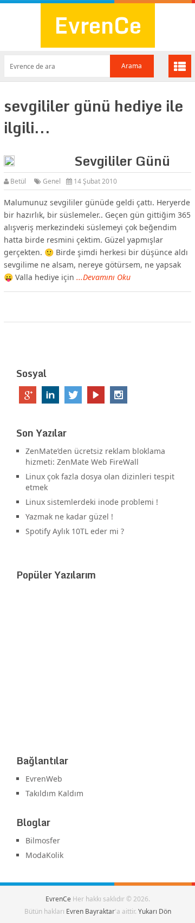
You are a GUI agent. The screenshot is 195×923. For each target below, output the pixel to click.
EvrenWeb (43, 779)
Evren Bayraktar (90, 911)
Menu (179, 66)
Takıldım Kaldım (54, 793)
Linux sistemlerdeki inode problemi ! (91, 502)
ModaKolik (44, 855)
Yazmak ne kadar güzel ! (69, 516)
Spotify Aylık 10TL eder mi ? (74, 531)
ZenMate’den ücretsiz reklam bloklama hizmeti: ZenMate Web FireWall (95, 456)
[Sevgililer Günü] (36, 162)
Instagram (118, 395)
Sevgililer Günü (122, 160)
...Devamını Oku (103, 277)
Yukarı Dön (154, 911)
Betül (18, 181)
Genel (52, 181)
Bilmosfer (42, 840)
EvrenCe (97, 25)
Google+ (27, 395)
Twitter (73, 395)
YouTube (96, 395)
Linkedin (50, 395)
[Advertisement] (97, 670)
